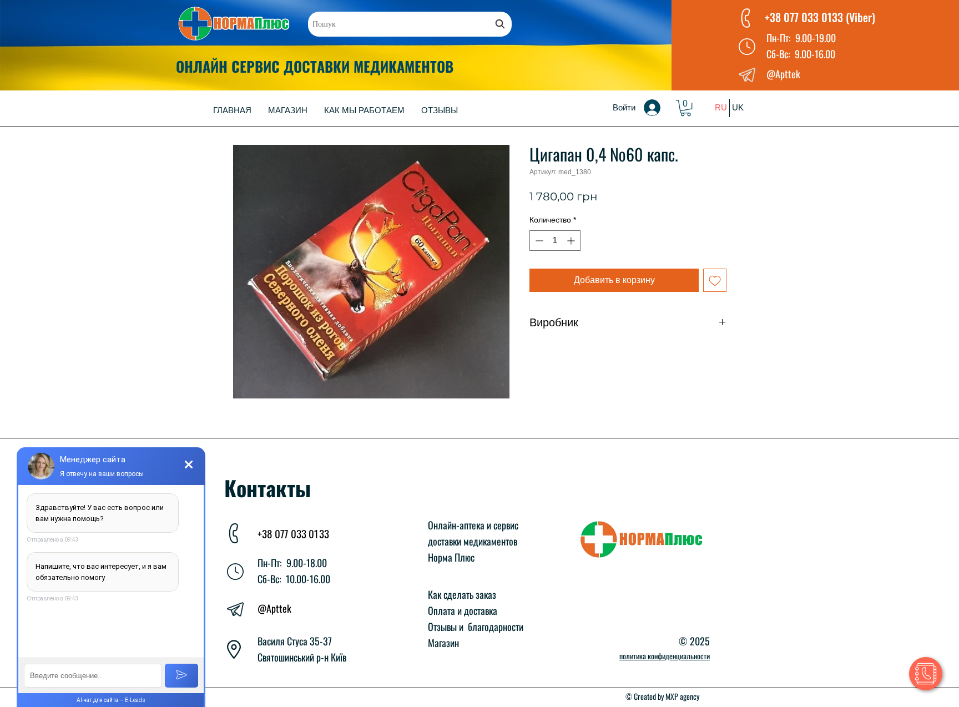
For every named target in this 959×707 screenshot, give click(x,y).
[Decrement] (538, 240)
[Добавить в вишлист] (714, 280)
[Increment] (572, 240)
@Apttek (274, 608)
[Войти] (660, 107)
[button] (685, 108)
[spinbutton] (555, 240)
